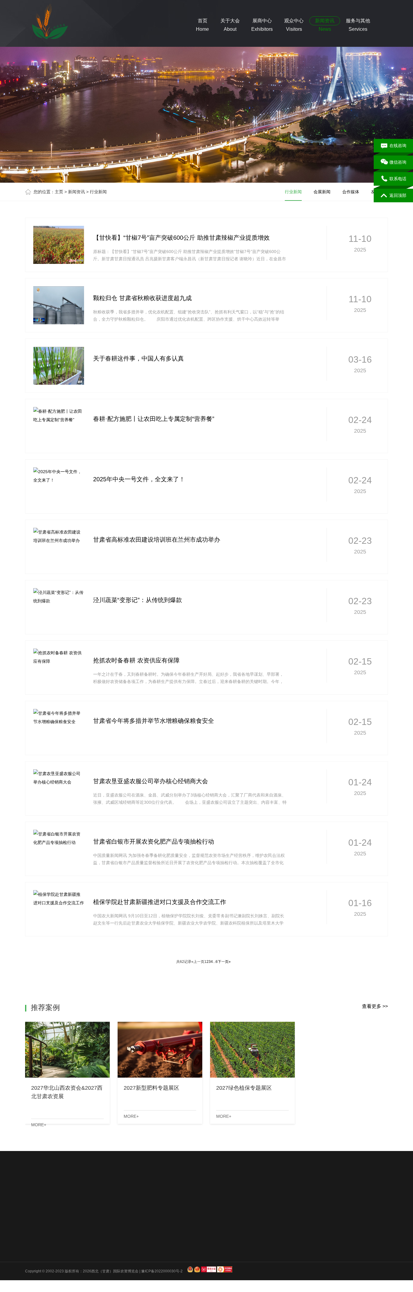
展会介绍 (32, 1237)
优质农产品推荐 (65, 1194)
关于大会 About (230, 21)
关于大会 (34, 1224)
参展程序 (77, 1260)
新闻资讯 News (324, 21)
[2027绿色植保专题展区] (252, 1050)
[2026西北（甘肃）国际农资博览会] (47, 22)
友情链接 (167, 1260)
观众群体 (77, 1252)
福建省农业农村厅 (232, 1194)
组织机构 (32, 1244)
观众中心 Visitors (294, 21)
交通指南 (122, 1252)
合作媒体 (350, 191)
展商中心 (79, 1224)
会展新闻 (322, 191)
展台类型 (77, 1244)
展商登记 (77, 1276)
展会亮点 (32, 1260)
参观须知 (122, 1237)
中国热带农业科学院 (137, 1194)
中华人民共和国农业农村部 (186, 1194)
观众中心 (125, 1224)
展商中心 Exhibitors (262, 21)
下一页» (224, 962)
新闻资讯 (76, 191)
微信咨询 (397, 162)
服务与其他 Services (358, 21)
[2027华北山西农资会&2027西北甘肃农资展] (67, 1050)
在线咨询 (397, 145)
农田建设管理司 (99, 1194)
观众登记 (122, 1260)
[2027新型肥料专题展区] (160, 1050)
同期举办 (32, 1252)
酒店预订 (122, 1244)
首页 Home (202, 21)
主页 (59, 191)
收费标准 (77, 1268)
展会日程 (32, 1268)
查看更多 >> (375, 1006)
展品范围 (77, 1237)
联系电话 (397, 178)
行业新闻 (293, 191)
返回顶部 (397, 195)
